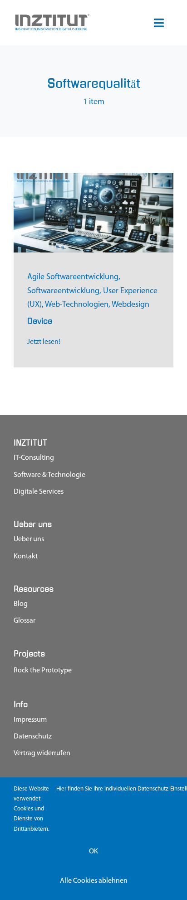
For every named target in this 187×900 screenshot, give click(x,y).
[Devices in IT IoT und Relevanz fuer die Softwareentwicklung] (93, 177)
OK (93, 851)
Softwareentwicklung (63, 291)
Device (39, 321)
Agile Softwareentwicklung (72, 277)
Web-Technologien (76, 305)
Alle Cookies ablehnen (94, 881)
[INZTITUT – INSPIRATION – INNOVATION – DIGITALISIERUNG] (52, 17)
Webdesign (130, 305)
